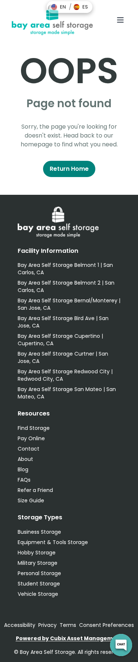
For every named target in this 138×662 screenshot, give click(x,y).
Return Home (69, 168)
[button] (58, 7)
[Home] (52, 19)
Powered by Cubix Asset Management (69, 638)
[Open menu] (120, 20)
